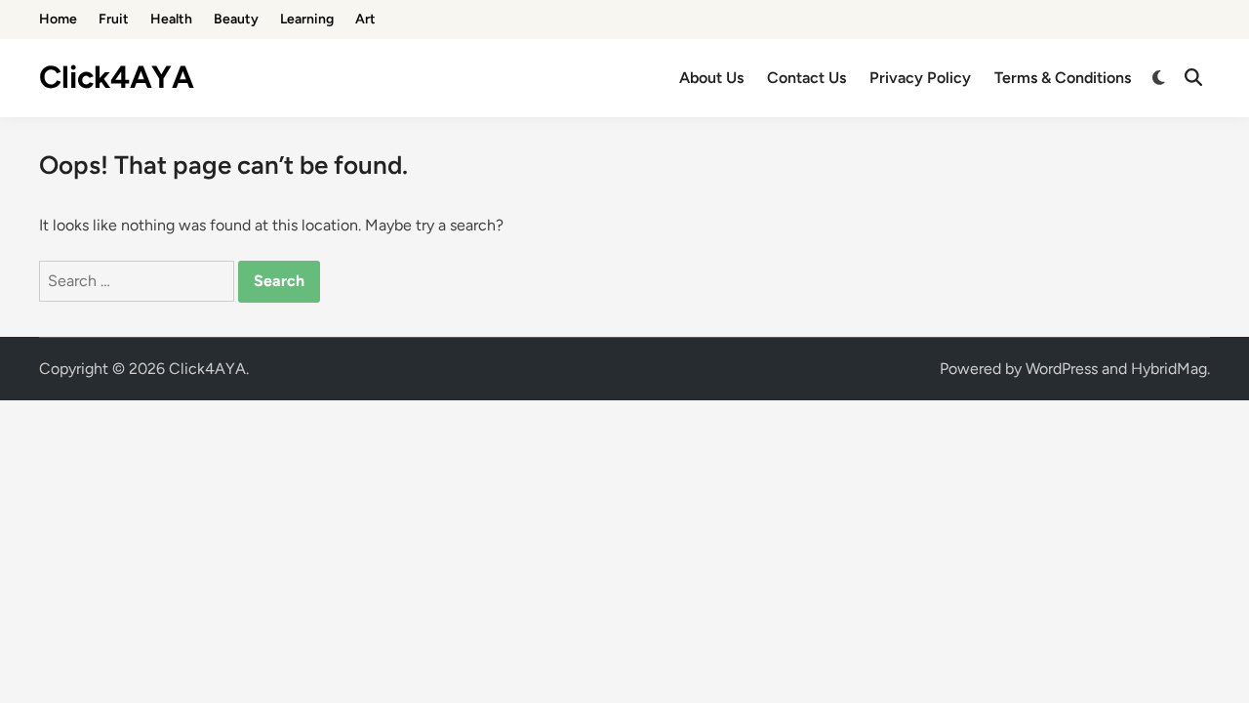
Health (171, 19)
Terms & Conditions (1062, 77)
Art (365, 19)
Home (58, 19)
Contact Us (806, 77)
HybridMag (1169, 368)
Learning (307, 19)
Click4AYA (116, 77)
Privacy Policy (920, 77)
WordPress (1062, 368)
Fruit (114, 19)
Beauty (236, 19)
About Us (711, 77)
